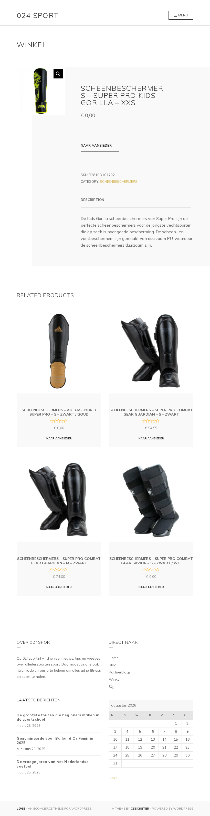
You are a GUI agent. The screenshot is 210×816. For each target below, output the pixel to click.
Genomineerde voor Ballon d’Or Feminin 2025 (55, 740)
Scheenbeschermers (119, 181)
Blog (113, 665)
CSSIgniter (140, 808)
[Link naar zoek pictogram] (151, 687)
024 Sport (38, 15)
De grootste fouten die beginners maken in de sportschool (58, 717)
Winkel (114, 679)
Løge (21, 808)
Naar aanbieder (96, 145)
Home (114, 658)
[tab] (136, 202)
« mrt (113, 778)
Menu (182, 15)
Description (92, 200)
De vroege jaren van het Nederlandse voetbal (53, 764)
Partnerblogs (120, 672)
